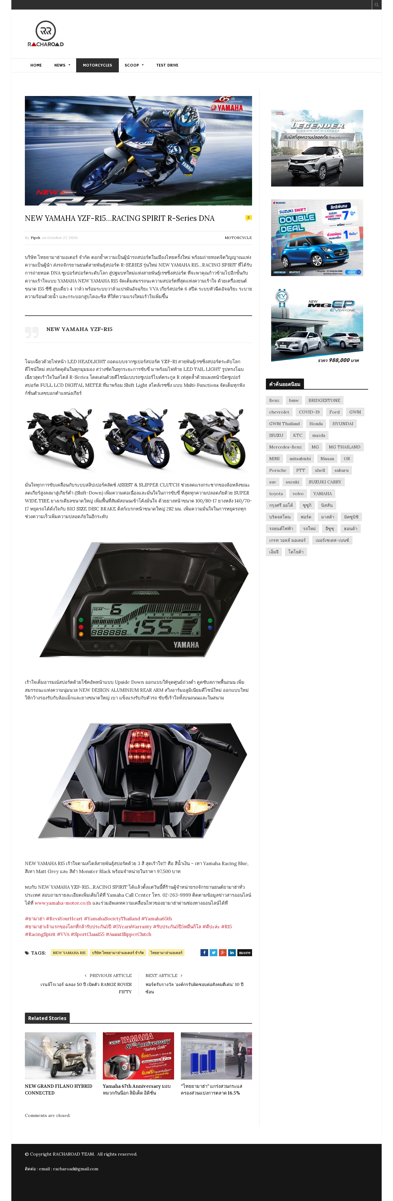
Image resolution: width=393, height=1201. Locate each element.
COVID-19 (309, 412)
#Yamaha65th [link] (156, 919)
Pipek (35, 237)
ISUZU (276, 435)
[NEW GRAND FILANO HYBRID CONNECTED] (60, 1056)
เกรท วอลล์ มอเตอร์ (287, 540)
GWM (355, 412)
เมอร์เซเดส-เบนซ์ (332, 540)
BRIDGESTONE (324, 400)
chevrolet (279, 412)
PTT (300, 470)
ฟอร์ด (306, 517)
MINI (274, 458)
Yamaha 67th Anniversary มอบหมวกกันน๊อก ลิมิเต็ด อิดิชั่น (137, 1089)
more (245, 952)
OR (347, 458)
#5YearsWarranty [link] (132, 927)
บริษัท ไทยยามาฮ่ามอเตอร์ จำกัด (118, 952)
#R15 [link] (226, 927)
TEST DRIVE (167, 65)
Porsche (277, 470)
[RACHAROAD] (46, 34)
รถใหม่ (309, 528)
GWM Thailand (284, 423)
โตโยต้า (296, 552)
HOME (36, 65)
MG (315, 447)
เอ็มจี (273, 552)
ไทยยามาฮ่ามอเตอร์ (166, 952)
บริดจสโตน (280, 517)
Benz (274, 400)
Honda (316, 423)
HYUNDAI (343, 423)
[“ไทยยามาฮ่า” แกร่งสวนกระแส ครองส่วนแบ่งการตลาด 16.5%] (216, 1056)
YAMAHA (322, 493)
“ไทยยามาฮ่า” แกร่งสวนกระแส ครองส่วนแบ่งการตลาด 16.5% (211, 1089)
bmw (294, 400)
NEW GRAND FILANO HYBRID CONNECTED (58, 1089)
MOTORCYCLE (238, 237)
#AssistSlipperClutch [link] (128, 934)
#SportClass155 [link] (87, 934)
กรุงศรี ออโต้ (281, 505)
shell (320, 470)
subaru (341, 470)
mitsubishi (300, 458)
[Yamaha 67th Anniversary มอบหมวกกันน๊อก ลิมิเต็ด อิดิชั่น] (138, 1056)
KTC (297, 435)
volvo (298, 493)
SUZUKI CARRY (325, 482)
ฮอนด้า (350, 528)
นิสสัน (327, 505)
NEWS (59, 65)
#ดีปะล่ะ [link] (211, 927)
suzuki (292, 482)
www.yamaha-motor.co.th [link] (63, 903)
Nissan (327, 458)
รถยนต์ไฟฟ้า (281, 528)
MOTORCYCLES (97, 65)
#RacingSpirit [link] (40, 934)
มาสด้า (327, 517)
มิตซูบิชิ (351, 517)
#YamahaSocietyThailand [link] (112, 919)
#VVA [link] (63, 934)
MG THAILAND (344, 447)
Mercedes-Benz (285, 447)
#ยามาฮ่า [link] (35, 919)
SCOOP (132, 65)
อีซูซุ (329, 528)
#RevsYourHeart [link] (64, 919)
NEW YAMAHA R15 (69, 952)
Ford (334, 412)
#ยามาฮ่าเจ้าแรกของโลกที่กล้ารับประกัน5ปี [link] (68, 927)
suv (272, 482)
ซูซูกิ (307, 505)
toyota (276, 493)
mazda (318, 435)
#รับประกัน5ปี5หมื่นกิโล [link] (177, 927)
